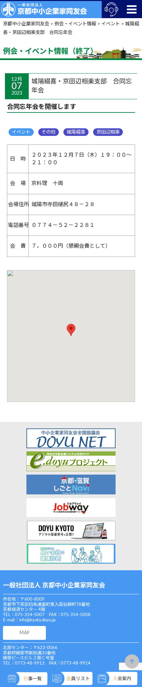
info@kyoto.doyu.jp (37, 620)
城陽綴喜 (76, 132)
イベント (21, 132)
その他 (48, 132)
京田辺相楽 (108, 132)
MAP (24, 632)
